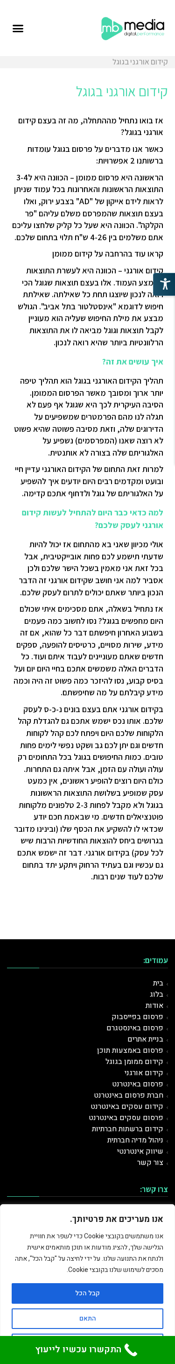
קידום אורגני (144, 1072)
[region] (87, 1284)
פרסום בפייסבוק (137, 1016)
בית (158, 983)
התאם (87, 1318)
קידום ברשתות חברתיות (127, 1129)
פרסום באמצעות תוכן (130, 1050)
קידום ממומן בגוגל (134, 1061)
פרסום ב (150, 1084)
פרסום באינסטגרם (134, 1028)
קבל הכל (87, 1293)
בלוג (156, 994)
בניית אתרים (145, 1039)
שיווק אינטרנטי (140, 1151)
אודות (154, 1005)
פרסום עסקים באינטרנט (126, 1117)
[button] (18, 28)
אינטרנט (124, 1084)
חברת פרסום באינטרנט (128, 1095)
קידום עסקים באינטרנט (127, 1106)
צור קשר (150, 1162)
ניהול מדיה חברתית (135, 1140)
